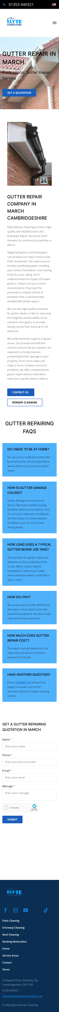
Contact (7, 962)
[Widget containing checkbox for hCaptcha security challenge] (20, 807)
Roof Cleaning (10, 934)
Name (5, 739)
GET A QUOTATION (19, 93)
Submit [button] (12, 819)
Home (6, 948)
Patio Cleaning (10, 920)
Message (7, 786)
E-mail (6, 770)
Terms (6, 969)
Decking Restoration (14, 941)
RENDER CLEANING (24, 402)
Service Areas (10, 955)
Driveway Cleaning (13, 927)
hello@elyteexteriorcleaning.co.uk (22, 996)
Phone (6, 755)
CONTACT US (20, 392)
